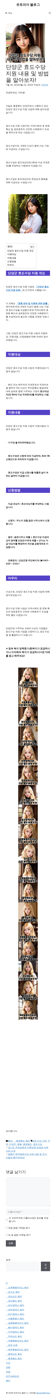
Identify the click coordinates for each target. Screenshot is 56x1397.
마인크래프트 (12, 1376)
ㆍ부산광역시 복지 (15, 1314)
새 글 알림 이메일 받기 (19, 1235)
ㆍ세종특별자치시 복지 (17, 1323)
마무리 (10, 265)
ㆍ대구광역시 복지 (15, 1305)
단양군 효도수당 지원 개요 (20, 250)
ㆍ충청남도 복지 (14, 1354)
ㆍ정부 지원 (12, 1345)
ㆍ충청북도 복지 (22, 1141)
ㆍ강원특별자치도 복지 (17, 1287)
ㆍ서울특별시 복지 (15, 1318)
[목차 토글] (31, 247)
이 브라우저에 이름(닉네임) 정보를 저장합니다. (28, 1220)
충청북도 (27, 1144)
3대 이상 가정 (40, 1141)
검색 (8, 1260)
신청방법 (11, 261)
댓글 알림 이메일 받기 (19, 1228)
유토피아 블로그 (28, 5)
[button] (49, 13)
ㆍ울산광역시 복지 (15, 1327)
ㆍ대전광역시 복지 (15, 1309)
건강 (8, 1363)
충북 (19, 1144)
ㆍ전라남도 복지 (14, 1336)
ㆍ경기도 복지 (13, 1292)
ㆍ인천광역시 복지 (15, 1332)
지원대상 (11, 254)
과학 (8, 1367)
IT (7, 1283)
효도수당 (37, 1144)
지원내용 (11, 258)
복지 (10, 1141)
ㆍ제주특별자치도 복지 (17, 1349)
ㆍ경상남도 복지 (14, 1296)
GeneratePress (43, 1393)
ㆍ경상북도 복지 (14, 1300)
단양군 (12, 1144)
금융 (8, 1371)
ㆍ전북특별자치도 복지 (17, 1340)
